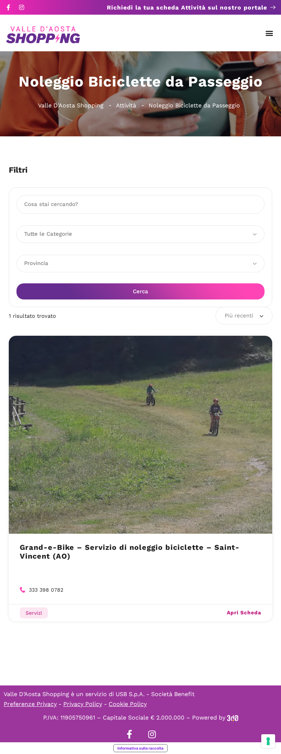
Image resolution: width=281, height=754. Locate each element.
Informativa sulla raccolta (140, 748)
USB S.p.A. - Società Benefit (155, 694)
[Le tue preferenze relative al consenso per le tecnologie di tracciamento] (268, 741)
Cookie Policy (128, 703)
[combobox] (244, 315)
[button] (269, 33)
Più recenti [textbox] (239, 315)
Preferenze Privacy (30, 703)
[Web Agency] (232, 717)
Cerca (140, 291)
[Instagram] (22, 7)
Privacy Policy (82, 703)
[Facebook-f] (8, 7)
